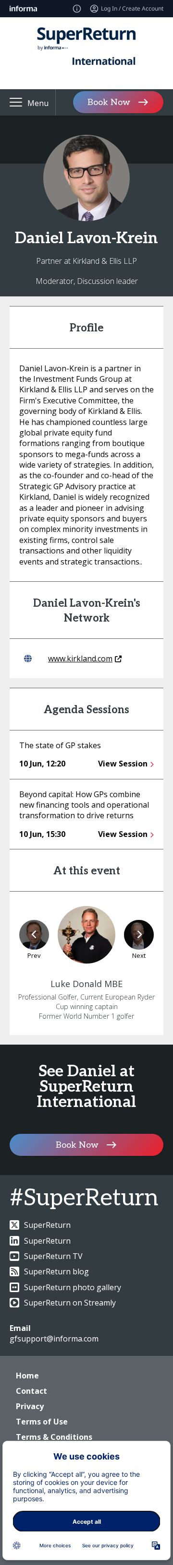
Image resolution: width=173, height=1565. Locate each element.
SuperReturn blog (56, 1271)
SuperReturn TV (53, 1256)
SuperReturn (47, 1225)
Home (27, 1375)
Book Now (108, 102)
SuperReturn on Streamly (70, 1302)
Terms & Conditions (54, 1437)
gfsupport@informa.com (54, 1338)
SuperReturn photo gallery (72, 1287)
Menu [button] (38, 103)
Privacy (30, 1406)
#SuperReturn (84, 1198)
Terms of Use (42, 1421)
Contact (31, 1391)
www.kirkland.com (80, 658)
